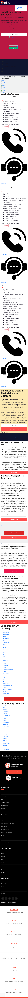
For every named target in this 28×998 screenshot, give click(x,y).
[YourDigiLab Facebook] (2, 898)
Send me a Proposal (13, 771)
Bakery (5, 644)
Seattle (5, 745)
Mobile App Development (7, 835)
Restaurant (5, 681)
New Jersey (14, 956)
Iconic (4, 663)
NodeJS (3, 866)
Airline (4, 636)
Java (2, 869)
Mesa (4, 731)
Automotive (6, 642)
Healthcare (3, 886)
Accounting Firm (7, 632)
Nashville (5, 734)
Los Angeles (6, 726)
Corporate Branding (5, 842)
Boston (5, 709)
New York (5, 736)
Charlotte (5, 711)
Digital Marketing (5, 829)
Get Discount (19, 7)
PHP (2, 859)
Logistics (5, 677)
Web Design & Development (7, 823)
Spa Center (6, 693)
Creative (5, 651)
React (2, 853)
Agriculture (6, 634)
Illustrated (5, 665)
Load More (14, 698)
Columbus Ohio (7, 715)
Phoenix (5, 738)
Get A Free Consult (14, 519)
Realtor (5, 680)
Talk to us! (14, 533)
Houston (14, 920)
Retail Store (6, 683)
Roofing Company (7, 685)
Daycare (5, 654)
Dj (3, 658)
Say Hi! (14, 425)
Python (2, 872)
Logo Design (4, 820)
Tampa (4, 747)
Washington (6, 749)
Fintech (3, 890)
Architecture (6, 638)
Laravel (3, 856)
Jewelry (5, 671)
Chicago (5, 713)
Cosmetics (5, 649)
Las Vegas (5, 724)
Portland (5, 740)
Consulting (5, 647)
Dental (4, 656)
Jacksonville (6, 722)
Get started (5, 126)
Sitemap (3, 808)
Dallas (4, 718)
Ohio (14, 978)
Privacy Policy (4, 805)
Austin (4, 706)
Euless (14, 989)
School (5, 687)
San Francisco (6, 743)
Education (5, 660)
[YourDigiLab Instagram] (6, 898)
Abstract (5, 630)
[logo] (5, 2)
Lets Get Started (13, 571)
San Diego (14, 943)
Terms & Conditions (5, 802)
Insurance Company (8, 669)
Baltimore (5, 707)
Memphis (5, 728)
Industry (5, 667)
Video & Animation (5, 838)
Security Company (8, 689)
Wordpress (3, 862)
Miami (4, 733)
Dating (4, 653)
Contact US (3, 796)
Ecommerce (4, 826)
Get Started (14, 472)
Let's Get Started (14, 34)
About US (3, 792)
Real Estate (3, 883)
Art (4, 640)
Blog (2, 799)
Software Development (6, 832)
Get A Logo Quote (14, 429)
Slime (4, 691)
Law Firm (5, 675)
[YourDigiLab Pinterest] (9, 898)
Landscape (6, 673)
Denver (5, 720)
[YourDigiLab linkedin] (16, 898)
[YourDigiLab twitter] (13, 898)
